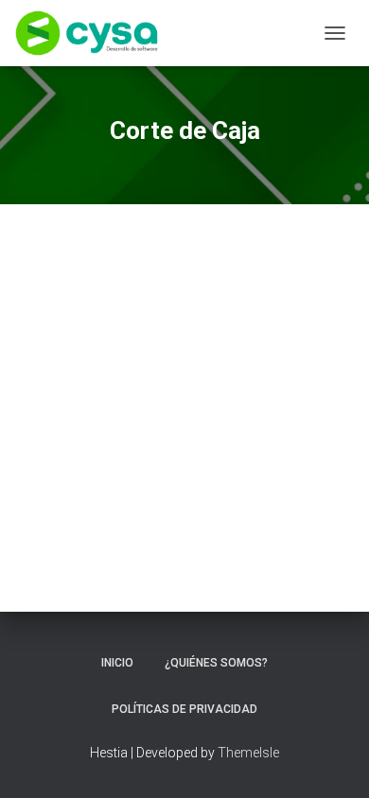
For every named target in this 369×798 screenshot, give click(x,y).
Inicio (117, 662)
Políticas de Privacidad (184, 709)
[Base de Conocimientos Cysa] (93, 33)
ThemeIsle (248, 752)
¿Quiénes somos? (216, 662)
